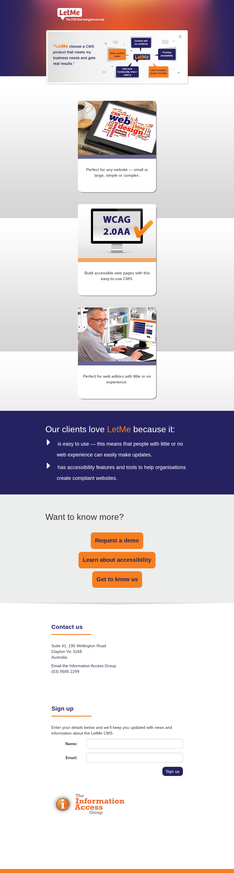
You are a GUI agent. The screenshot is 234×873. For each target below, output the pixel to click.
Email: (72, 757)
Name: (71, 743)
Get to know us (117, 579)
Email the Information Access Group (83, 665)
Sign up (172, 771)
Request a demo (117, 540)
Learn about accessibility (117, 560)
